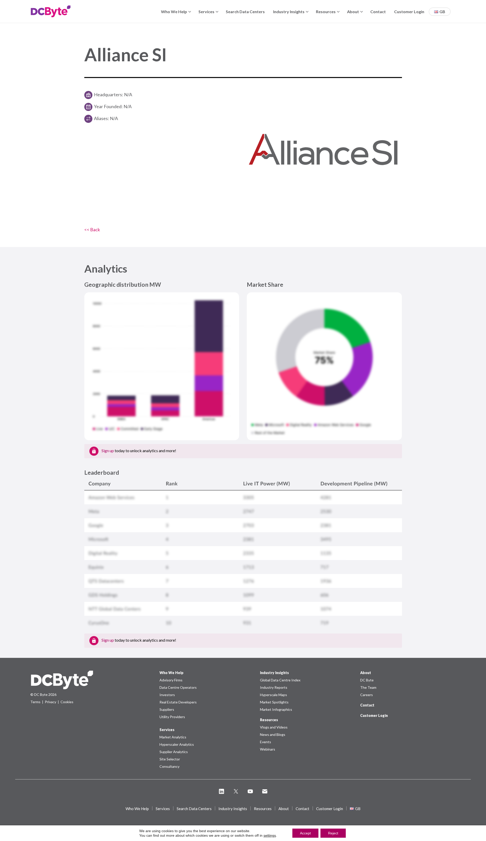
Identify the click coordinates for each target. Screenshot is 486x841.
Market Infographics (276, 709)
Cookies (66, 702)
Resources (326, 11)
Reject (333, 833)
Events (265, 742)
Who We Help (174, 11)
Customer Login (409, 11)
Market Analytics (172, 737)
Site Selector (169, 759)
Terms (35, 702)
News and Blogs (272, 734)
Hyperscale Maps (273, 695)
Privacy (50, 702)
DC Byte (367, 680)
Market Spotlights (274, 702)
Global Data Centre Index (280, 680)
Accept (305, 833)
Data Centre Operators (178, 687)
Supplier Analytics (173, 752)
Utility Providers (172, 717)
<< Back (92, 229)
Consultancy (169, 766)
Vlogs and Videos (274, 727)
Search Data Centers (245, 11)
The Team (368, 687)
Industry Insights (289, 11)
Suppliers (166, 709)
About (353, 11)
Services (206, 11)
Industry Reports (273, 687)
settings (270, 835)
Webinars (267, 749)
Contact (378, 11)
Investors (167, 695)
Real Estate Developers (178, 702)
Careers (366, 695)
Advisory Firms (171, 680)
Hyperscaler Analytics (176, 744)
